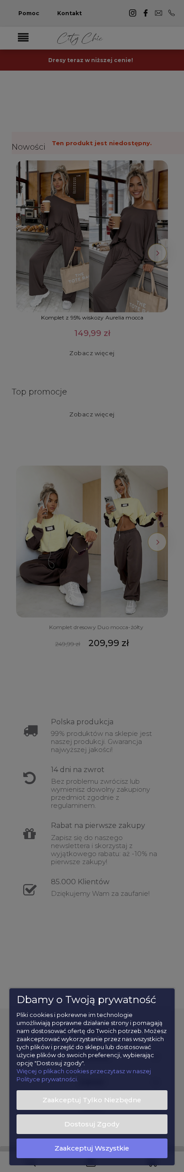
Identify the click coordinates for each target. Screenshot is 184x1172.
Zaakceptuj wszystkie (91, 1148)
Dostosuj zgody (91, 1124)
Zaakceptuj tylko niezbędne (91, 1100)
